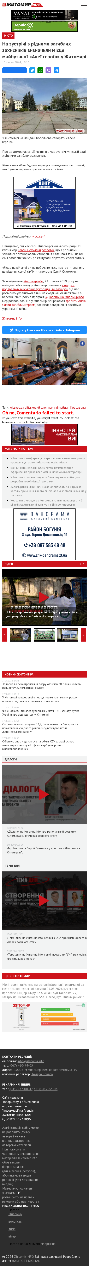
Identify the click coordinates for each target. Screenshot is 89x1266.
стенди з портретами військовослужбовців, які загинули (38, 287)
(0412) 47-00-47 (21, 1089)
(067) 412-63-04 (46, 1089)
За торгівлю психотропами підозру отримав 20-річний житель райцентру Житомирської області (41, 686)
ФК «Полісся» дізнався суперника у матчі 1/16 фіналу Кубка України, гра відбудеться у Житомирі (40, 712)
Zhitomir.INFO (24, 1256)
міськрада (17, 407)
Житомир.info (33, 281)
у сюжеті (38, 236)
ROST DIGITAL (29, 1261)
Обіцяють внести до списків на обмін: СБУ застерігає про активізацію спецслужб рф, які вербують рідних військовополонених (38, 745)
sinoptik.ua (48, 1244)
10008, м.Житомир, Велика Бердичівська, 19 (45, 1070)
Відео (9, 564)
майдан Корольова (72, 407)
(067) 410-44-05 (21, 1065)
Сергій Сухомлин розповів (36, 250)
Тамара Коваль (42, 1074)
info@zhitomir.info (31, 1061)
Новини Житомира (19, 674)
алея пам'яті (49, 407)
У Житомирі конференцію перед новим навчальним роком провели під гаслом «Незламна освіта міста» (39, 699)
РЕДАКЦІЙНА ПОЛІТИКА (20, 1206)
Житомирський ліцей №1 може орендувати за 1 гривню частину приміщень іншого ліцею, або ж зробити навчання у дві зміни (49, 491)
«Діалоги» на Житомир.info (64, 297)
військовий (32, 407)
